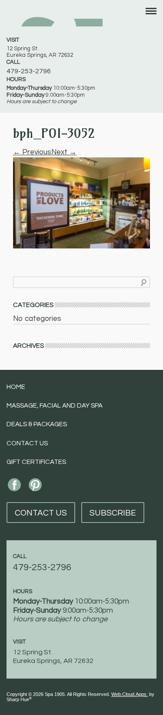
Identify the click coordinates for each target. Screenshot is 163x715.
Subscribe (113, 513)
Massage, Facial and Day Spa (55, 405)
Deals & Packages (37, 424)
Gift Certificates (36, 462)
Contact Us (27, 443)
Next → (64, 152)
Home (16, 387)
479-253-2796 (29, 71)
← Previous (32, 152)
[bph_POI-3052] (81, 202)
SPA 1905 (55, 16)
